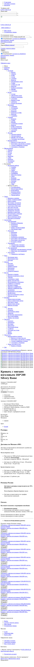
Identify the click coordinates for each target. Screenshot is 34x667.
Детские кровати (16, 134)
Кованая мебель (12, 140)
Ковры (10, 332)
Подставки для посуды (18, 240)
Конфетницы (11, 293)
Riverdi (13, 182)
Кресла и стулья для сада (18, 142)
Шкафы (13, 89)
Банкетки (10, 156)
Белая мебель (15, 190)
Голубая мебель (15, 187)
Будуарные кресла (16, 128)
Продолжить (4, 660)
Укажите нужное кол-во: (8, 388)
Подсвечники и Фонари (15, 213)
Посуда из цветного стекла (16, 294)
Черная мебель (15, 195)
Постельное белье (13, 327)
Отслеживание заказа (7, 36)
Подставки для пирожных (19, 238)
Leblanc (13, 168)
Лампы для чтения (13, 318)
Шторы (10, 333)
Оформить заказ (5, 63)
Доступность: (5, 387)
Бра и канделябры (13, 316)
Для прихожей (12, 221)
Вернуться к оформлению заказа (10, 658)
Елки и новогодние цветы (15, 300)
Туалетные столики (17, 123)
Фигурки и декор (13, 302)
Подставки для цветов (14, 203)
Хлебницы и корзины (17, 237)
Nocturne (13, 181)
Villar (12, 184)
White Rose (14, 171)
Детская (10, 133)
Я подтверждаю (13, 39)
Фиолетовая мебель (17, 189)
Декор (6, 196)
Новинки (7, 67)
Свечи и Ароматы (13, 215)
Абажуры (10, 313)
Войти (3, 41)
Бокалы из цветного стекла (16, 276)
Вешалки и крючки (13, 198)
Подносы (14, 234)
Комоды (13, 80)
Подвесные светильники (15, 314)
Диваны (13, 74)
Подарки (6, 297)
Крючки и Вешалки (17, 223)
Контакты (7, 5)
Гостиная (10, 70)
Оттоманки (14, 108)
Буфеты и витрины (16, 88)
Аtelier (13, 170)
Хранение (14, 235)
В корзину (4, 392)
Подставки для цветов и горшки (20, 143)
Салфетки (11, 328)
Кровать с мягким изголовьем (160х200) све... (14, 536)
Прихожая (11, 105)
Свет (5, 307)
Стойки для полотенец (18, 246)
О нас (6, 631)
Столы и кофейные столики (19, 145)
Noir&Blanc (14, 173)
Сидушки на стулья (13, 330)
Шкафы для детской (17, 137)
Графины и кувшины (14, 283)
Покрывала (11, 322)
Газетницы (14, 226)
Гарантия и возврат (10, 642)
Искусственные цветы (14, 216)
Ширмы (13, 131)
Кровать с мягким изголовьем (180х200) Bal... (14, 599)
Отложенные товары (10, 32)
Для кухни (11, 230)
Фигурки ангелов (13, 207)
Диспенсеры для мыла (17, 244)
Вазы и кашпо (12, 201)
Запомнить (5, 52)
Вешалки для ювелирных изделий (21, 249)
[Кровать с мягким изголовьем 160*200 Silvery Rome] (17, 353)
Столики (13, 78)
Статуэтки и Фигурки (14, 206)
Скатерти (10, 321)
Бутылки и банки (16, 241)
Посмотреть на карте (10, 654)
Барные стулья (15, 100)
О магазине (7, 2)
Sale (5, 347)
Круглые (10, 260)
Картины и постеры (14, 209)
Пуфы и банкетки (16, 126)
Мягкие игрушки (13, 305)
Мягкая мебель (8, 148)
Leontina (13, 167)
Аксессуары (7, 220)
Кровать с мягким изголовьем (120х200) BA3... (15, 584)
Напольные (11, 268)
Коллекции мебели (13, 165)
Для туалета (11, 252)
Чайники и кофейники (14, 286)
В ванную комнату (13, 271)
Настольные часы (13, 258)
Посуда (6, 272)
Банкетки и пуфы (16, 112)
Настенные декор (16, 229)
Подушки (10, 324)
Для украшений (12, 248)
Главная (3, 350)
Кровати (13, 119)
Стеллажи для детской (17, 139)
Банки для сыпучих (13, 280)
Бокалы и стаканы (13, 274)
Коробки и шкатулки (14, 212)
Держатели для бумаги (18, 254)
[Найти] (17, 13)
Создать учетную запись (8, 48)
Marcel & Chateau (16, 175)
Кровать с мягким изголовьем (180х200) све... (14, 528)
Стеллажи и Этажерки (17, 147)
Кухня (9, 92)
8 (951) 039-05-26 (6, 9)
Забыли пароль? (10, 45)
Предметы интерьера (14, 218)
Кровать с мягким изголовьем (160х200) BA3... (15, 592)
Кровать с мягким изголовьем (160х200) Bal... (14, 605)
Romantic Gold (15, 179)
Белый (6, 426)
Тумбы (13, 83)
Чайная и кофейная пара (15, 288)
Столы (13, 77)
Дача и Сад (7, 335)
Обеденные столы (16, 95)
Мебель (6, 69)
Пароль (3, 45)
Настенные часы (13, 257)
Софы (9, 157)
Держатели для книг (14, 210)
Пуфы (13, 75)
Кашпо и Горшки (16, 345)
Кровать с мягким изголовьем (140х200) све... (14, 576)
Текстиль (7, 319)
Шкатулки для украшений (19, 251)
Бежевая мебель (15, 192)
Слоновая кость (15, 193)
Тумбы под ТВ (15, 84)
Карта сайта (7, 634)
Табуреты (14, 101)
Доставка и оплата (9, 3)
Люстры (10, 308)
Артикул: (3, 382)
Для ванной (11, 243)
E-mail (2, 43)
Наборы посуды (12, 296)
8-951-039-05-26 (26, 649)
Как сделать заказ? (9, 643)
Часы (5, 255)
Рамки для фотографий (14, 199)
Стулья (13, 94)
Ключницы (14, 224)
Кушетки (10, 159)
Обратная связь (8, 633)
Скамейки (14, 115)
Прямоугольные (12, 266)
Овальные (11, 265)
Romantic (13, 178)
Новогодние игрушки (14, 299)
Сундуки (13, 109)
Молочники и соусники (15, 291)
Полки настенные (16, 103)
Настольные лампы (13, 311)
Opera (13, 176)
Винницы (14, 232)
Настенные (11, 269)
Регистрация (8, 41)
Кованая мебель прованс (15, 336)
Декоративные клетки (14, 204)
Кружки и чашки (13, 285)
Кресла (13, 72)
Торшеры (10, 310)
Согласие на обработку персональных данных (13, 39)
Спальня (10, 117)
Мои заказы (7, 30)
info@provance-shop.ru (7, 651)
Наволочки (11, 325)
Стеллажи (14, 91)
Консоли (13, 86)
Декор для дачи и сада (14, 344)
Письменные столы (17, 81)
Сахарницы (11, 290)
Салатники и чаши (13, 279)
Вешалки (14, 111)
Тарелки (10, 277)
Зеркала (6, 262)
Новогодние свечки (13, 304)
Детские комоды (16, 136)
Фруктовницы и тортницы (16, 282)
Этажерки (14, 106)
